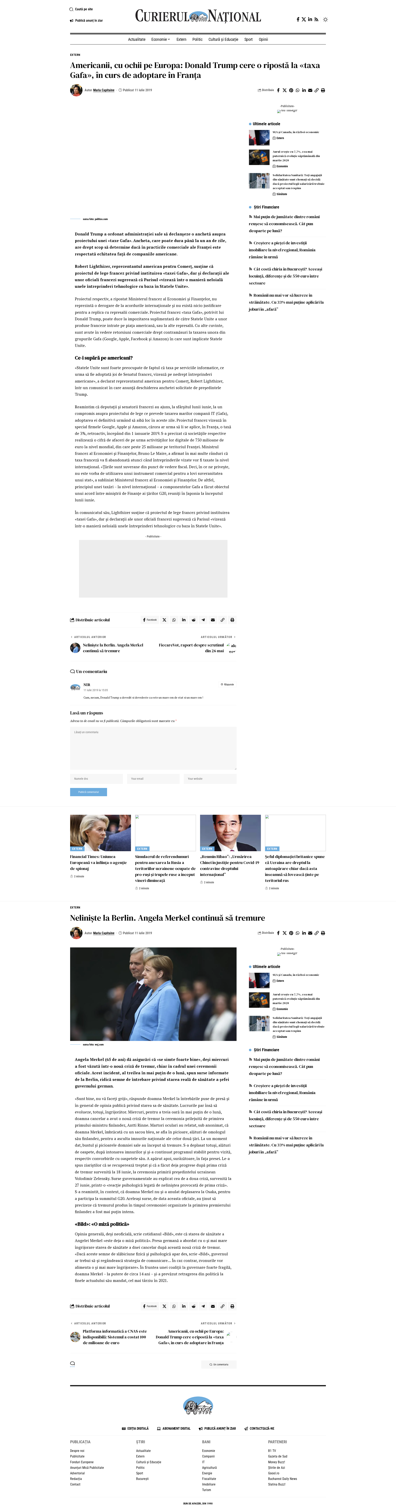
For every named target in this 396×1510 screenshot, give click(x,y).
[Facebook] (298, 19)
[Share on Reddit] (193, 620)
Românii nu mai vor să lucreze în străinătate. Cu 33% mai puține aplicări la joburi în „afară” (286, 302)
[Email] (310, 90)
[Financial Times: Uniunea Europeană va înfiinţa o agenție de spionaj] (100, 833)
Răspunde (229, 684)
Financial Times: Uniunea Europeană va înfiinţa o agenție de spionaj (98, 862)
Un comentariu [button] (220, 1364)
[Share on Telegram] (203, 620)
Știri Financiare (266, 207)
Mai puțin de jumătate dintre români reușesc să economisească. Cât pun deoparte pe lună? (284, 224)
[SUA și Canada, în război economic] (259, 137)
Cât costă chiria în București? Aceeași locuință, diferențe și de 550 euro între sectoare (285, 276)
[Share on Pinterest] (291, 90)
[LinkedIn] (310, 19)
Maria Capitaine (103, 90)
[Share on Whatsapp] (297, 90)
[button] (97, 9)
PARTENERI (277, 1441)
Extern (75, 54)
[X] (304, 19)
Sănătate (282, 194)
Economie (282, 166)
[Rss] (316, 19)
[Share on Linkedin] (304, 90)
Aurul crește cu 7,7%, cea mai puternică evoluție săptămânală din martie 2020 (296, 156)
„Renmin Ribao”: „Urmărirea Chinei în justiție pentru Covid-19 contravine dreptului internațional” (229, 865)
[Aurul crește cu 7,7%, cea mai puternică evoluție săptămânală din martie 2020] (259, 157)
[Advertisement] (153, 569)
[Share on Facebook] (278, 90)
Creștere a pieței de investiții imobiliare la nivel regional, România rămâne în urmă (282, 250)
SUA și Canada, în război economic (296, 132)
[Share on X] (285, 90)
